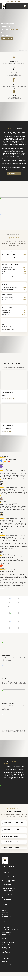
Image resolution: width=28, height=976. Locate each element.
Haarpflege (5, 678)
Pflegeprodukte (6, 655)
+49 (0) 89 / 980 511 (8, 431)
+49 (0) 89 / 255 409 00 (9, 398)
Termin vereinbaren (6, 400)
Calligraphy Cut (6, 728)
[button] (25, 6)
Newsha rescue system (8, 703)
